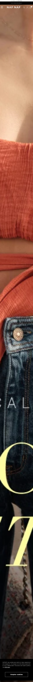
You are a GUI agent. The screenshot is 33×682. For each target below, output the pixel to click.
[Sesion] (27, 7)
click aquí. (7, 667)
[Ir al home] (14, 7)
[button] (2, 7)
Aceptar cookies (16, 674)
